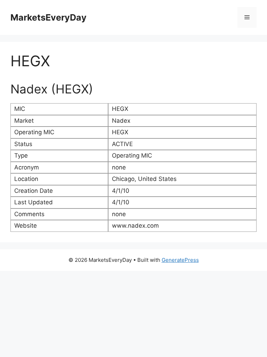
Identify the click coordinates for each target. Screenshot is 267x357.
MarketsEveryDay (48, 17)
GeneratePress (180, 260)
